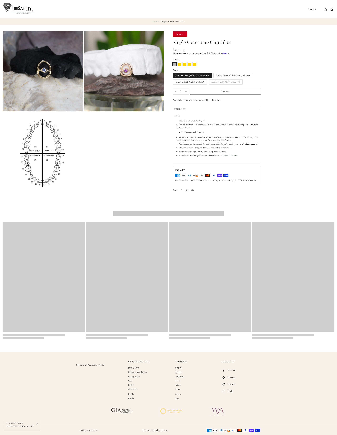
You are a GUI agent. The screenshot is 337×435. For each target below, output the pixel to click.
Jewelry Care (133, 367)
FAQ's (130, 385)
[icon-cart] (331, 9)
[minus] (175, 91)
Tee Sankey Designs (159, 430)
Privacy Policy (134, 376)
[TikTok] (225, 391)
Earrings (178, 372)
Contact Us (132, 389)
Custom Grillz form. (230, 155)
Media (131, 398)
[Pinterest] (225, 377)
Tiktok (230, 391)
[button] (225, 91)
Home (155, 21)
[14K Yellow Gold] (184, 64)
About (177, 389)
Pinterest (231, 377)
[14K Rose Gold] (194, 64)
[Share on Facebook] (181, 190)
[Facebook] (225, 371)
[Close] (37, 424)
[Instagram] (225, 384)
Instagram (231, 384)
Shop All (178, 367)
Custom (178, 394)
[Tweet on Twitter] (187, 190)
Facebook (232, 370)
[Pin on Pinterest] (192, 190)
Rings (177, 380)
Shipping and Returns (137, 372)
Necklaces (179, 376)
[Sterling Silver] (174, 64)
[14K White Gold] (189, 64)
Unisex (177, 385)
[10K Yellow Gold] (179, 64)
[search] (326, 9)
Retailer (131, 394)
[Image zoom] (43, 71)
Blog (130, 380)
